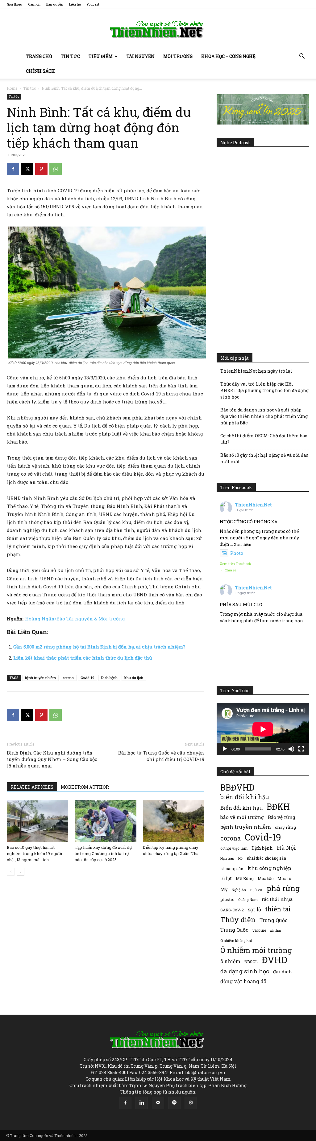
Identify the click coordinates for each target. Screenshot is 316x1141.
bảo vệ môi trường (242, 817)
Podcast (93, 4)
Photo (236, 553)
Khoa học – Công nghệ (228, 56)
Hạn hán (227, 858)
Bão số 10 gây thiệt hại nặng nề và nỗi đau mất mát (264, 458)
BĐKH (278, 806)
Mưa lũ (284, 878)
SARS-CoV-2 (232, 909)
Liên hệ (75, 4)
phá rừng (283, 888)
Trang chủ (39, 56)
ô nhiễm (230, 961)
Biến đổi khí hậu (241, 807)
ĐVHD (274, 959)
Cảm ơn (34, 4)
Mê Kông (245, 878)
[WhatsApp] (55, 169)
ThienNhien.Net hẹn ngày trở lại (256, 371)
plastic (227, 899)
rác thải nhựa (277, 899)
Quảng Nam (248, 899)
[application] (263, 729)
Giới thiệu (14, 4)
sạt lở (254, 909)
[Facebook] (13, 169)
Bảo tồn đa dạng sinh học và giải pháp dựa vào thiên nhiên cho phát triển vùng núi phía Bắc (264, 416)
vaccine (259, 930)
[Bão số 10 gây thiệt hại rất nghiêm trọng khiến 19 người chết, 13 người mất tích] (37, 821)
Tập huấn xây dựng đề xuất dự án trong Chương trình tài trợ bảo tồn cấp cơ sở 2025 (103, 853)
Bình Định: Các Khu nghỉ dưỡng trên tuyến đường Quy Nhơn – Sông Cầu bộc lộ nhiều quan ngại (52, 759)
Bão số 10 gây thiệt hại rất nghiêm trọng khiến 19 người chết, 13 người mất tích (34, 853)
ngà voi (256, 889)
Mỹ (224, 889)
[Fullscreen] (301, 749)
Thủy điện (238, 919)
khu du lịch (133, 677)
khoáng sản (231, 868)
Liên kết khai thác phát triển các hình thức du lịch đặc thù (82, 658)
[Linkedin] (141, 1103)
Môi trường (178, 56)
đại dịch (282, 971)
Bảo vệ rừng (281, 817)
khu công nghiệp (269, 868)
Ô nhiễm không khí (236, 940)
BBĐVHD (237, 787)
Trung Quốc (234, 929)
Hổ (240, 858)
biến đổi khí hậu (244, 797)
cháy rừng (285, 827)
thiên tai (278, 909)
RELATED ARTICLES (31, 787)
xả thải (275, 930)
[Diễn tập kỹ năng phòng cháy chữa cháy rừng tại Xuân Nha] (173, 821)
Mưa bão (265, 878)
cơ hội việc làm (233, 848)
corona (68, 677)
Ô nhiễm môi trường (256, 950)
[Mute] (291, 749)
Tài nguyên (141, 56)
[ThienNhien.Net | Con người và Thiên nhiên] (158, 29)
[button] (301, 57)
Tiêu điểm (101, 56)
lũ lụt (226, 878)
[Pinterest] (41, 169)
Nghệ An (239, 889)
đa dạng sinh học (244, 971)
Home (12, 88)
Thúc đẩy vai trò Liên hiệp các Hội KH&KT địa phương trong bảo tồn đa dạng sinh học (264, 390)
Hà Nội (286, 848)
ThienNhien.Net (253, 505)
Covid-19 (87, 677)
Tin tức (70, 56)
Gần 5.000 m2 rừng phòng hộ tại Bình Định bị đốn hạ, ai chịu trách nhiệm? (99, 647)
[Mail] (158, 1103)
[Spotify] (174, 1103)
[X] (27, 169)
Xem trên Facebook (235, 563)
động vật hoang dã (243, 981)
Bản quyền (54, 4)
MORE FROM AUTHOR (85, 787)
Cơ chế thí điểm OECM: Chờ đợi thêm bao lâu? (263, 439)
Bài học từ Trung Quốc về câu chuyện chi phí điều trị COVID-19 (161, 756)
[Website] (191, 1103)
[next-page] (20, 872)
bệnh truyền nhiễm (40, 677)
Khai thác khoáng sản (266, 858)
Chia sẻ (230, 570)
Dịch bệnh (109, 677)
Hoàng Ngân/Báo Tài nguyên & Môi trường (75, 618)
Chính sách (40, 71)
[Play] (225, 749)
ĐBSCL (251, 961)
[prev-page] (11, 872)
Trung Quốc (274, 920)
